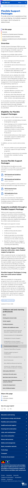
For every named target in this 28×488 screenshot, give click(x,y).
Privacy (3, 475)
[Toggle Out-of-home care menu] (25, 360)
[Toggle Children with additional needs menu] (25, 327)
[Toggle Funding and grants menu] (25, 324)
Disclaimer (9, 475)
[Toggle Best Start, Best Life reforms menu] (25, 377)
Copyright (16, 475)
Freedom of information (7, 477)
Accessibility (18, 477)
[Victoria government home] (24, 484)
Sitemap (3, 479)
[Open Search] (25, 2)
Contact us (10, 479)
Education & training (8, 300)
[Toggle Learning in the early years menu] (25, 374)
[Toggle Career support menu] (25, 321)
